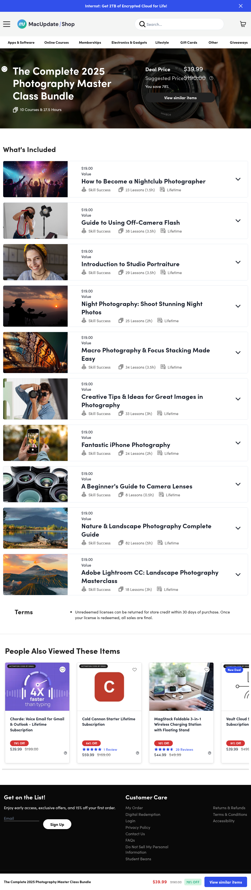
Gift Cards (188, 42)
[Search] (142, 24)
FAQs (130, 840)
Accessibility (224, 820)
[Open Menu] (8, 24)
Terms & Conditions (230, 814)
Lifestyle (162, 42)
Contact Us (135, 833)
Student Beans (138, 858)
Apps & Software (21, 42)
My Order (134, 807)
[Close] (241, 6)
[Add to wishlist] (4, 69)
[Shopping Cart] (243, 24)
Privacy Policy (138, 827)
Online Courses (56, 42)
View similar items (180, 97)
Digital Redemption (143, 814)
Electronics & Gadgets (129, 42)
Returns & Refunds (229, 807)
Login (130, 820)
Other (213, 42)
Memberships (90, 42)
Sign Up (57, 824)
